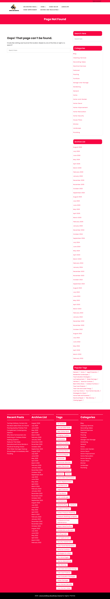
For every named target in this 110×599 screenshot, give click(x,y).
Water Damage (92, 379)
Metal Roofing (62, 505)
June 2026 (76, 155)
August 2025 (77, 197)
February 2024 (78, 263)
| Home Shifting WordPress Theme (50, 596)
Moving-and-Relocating (49, 10)
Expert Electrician (63, 466)
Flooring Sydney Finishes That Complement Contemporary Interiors (17, 430)
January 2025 (78, 226)
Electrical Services (79, 66)
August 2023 (77, 288)
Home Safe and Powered (81, 395)
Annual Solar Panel (63, 428)
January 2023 (78, 317)
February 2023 (78, 313)
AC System (61, 424)
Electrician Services (64, 462)
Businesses (61, 439)
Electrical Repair (78, 398)
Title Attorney (90, 398)
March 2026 (77, 168)
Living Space (61, 493)
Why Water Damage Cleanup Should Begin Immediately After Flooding (18, 451)
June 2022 (76, 342)
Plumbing (76, 132)
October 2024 (78, 234)
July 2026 (76, 151)
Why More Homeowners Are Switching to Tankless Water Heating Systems (16, 437)
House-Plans (77, 120)
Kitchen (75, 124)
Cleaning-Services (79, 58)
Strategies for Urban (79, 393)
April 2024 (76, 255)
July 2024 (76, 242)
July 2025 (76, 201)
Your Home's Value (63, 588)
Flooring (76, 74)
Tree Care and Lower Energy (82, 389)
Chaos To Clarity (63, 443)
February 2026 (78, 172)
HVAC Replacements (64, 482)
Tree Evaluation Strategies (81, 377)
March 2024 (77, 259)
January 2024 (78, 267)
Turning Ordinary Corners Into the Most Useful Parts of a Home (18, 424)
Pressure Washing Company (67, 516)
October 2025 (78, 189)
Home (42, 7)
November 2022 (78, 325)
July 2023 (76, 292)
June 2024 (76, 247)
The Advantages (63, 557)
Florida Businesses (63, 470)
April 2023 (76, 304)
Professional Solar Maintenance (63, 521)
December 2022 (78, 321)
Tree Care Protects (79, 386)
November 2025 (78, 184)
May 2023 (76, 300)
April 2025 (76, 213)
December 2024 (78, 230)
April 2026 (76, 164)
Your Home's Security (92, 391)
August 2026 (77, 147)
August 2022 (77, 334)
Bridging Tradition (63, 435)
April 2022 (76, 350)
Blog (74, 54)
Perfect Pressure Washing (66, 513)
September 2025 (79, 193)
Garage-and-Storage (80, 83)
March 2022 (77, 354)
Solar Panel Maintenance (66, 546)
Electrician (61, 458)
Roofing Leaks (62, 534)
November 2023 (78, 276)
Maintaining (61, 501)
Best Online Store (78, 384)
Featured (76, 70)
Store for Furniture (86, 381)
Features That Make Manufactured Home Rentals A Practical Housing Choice (17, 444)
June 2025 (76, 205)
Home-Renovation (79, 112)
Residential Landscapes (80, 375)
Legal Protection (92, 372)
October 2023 (78, 280)
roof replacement (78, 379)
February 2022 (78, 358)
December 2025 (78, 180)
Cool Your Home (78, 391)
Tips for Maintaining (64, 561)
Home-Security (78, 116)
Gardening (77, 87)
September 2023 (79, 284)
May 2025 (76, 209)
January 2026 (78, 176)
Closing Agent (77, 400)
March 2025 (77, 218)
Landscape (65, 7)
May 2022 (76, 346)
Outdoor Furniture (92, 384)
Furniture (76, 78)
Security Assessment (64, 542)
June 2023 (76, 296)
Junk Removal (62, 486)
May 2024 (76, 251)
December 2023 (78, 271)
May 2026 (76, 160)
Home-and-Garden (80, 99)
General (76, 91)
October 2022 (78, 329)
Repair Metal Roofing (64, 526)
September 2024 (79, 238)
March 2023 (77, 309)
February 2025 (78, 222)
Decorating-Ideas (29, 7)
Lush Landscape (62, 497)
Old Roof (76, 381)
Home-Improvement (30, 10)
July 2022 (76, 338)
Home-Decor (53, 7)
